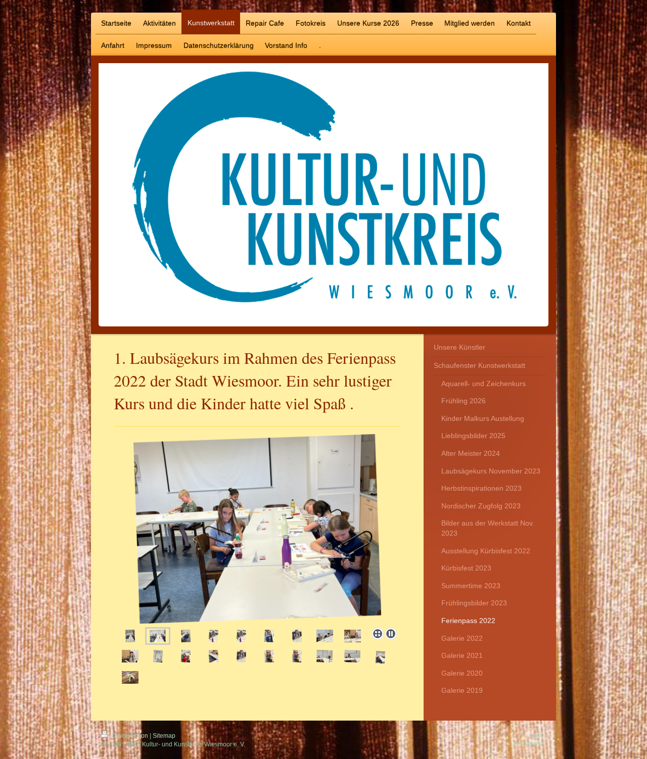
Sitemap (164, 735)
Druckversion (130, 735)
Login (538, 734)
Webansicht (530, 743)
